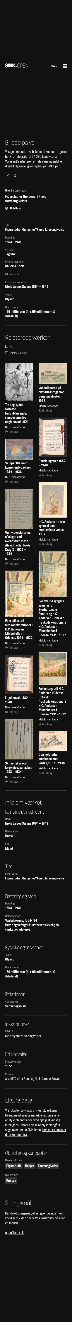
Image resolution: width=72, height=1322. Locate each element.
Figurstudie (14, 1166)
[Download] (8, 175)
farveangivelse (48, 1166)
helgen (30, 1166)
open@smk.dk (14, 1233)
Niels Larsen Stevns (18, 287)
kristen (11, 1180)
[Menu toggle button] (65, 66)
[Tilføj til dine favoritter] (16, 175)
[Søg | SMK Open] (16, 66)
